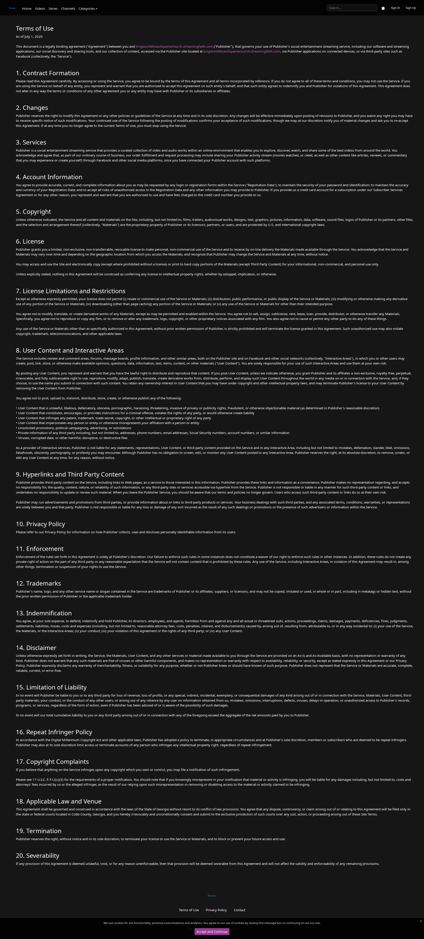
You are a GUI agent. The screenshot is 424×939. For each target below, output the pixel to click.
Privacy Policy (216, 910)
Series (53, 8)
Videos (40, 8)
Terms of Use (189, 910)
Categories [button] (87, 8)
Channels (68, 8)
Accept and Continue (212, 932)
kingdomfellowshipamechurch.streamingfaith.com (174, 46)
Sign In (395, 8)
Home (26, 8)
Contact (239, 910)
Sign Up (411, 8)
